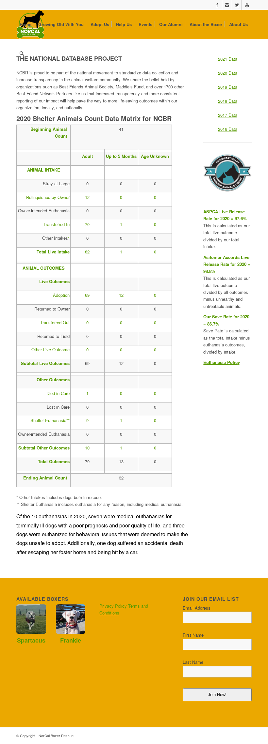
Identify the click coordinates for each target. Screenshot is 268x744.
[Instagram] (227, 5)
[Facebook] (217, 5)
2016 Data (227, 129)
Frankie (70, 640)
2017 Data (227, 115)
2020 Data (227, 73)
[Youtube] (247, 5)
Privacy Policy (113, 606)
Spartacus (31, 640)
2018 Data (227, 101)
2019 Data (227, 87)
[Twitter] (237, 5)
